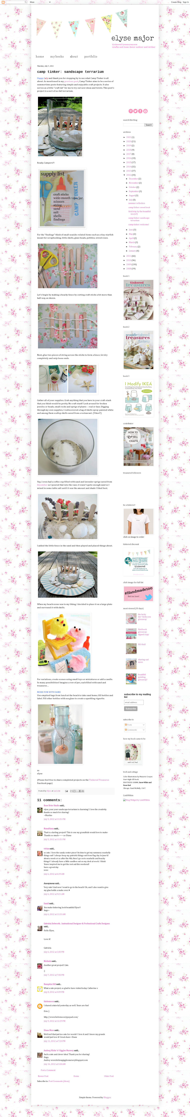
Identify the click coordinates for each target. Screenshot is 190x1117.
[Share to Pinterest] (82, 791)
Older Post (109, 1076)
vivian (46, 849)
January (132, 251)
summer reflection (136, 203)
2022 (129, 137)
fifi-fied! (142, 644)
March (132, 242)
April (131, 238)
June (131, 230)
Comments (132, 730)
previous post (71, 81)
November (134, 183)
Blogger (107, 1097)
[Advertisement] (138, 80)
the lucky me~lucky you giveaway (144, 617)
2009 (129, 265)
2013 (129, 171)
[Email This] (71, 791)
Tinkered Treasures (99, 780)
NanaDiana (49, 829)
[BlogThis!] (74, 791)
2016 (129, 158)
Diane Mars (49, 1030)
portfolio (90, 56)
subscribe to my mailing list (137, 695)
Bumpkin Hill (50, 984)
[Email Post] (66, 791)
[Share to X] (77, 791)
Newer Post (43, 1076)
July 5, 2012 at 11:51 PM (54, 819)
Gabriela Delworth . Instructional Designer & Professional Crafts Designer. (77, 924)
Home (76, 1076)
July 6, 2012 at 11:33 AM (55, 914)
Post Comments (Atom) (59, 1081)
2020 (129, 141)
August (132, 196)
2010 (129, 260)
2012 (129, 175)
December (42, 485)
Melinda (47, 961)
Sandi (46, 904)
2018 (129, 150)
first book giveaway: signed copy (143, 632)
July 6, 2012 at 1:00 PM (54, 952)
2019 (129, 146)
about (74, 56)
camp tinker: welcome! (138, 225)
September (134, 191)
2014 (129, 167)
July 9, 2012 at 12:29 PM (54, 1021)
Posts (129, 725)
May (131, 234)
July (131, 200)
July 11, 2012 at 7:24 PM (54, 1041)
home (40, 56)
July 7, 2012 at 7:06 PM (54, 975)
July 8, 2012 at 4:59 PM (54, 992)
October (132, 187)
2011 (129, 256)
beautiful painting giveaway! (142, 677)
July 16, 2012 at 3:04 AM (55, 1064)
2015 (129, 162)
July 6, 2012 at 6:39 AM (54, 874)
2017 (129, 154)
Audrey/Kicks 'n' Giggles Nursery (59, 1051)
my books (57, 56)
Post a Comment (48, 1070)
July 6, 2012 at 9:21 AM (54, 894)
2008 (129, 269)
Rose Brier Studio (51, 806)
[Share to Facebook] (80, 791)
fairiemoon (49, 1001)
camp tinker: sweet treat (139, 207)
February (133, 247)
